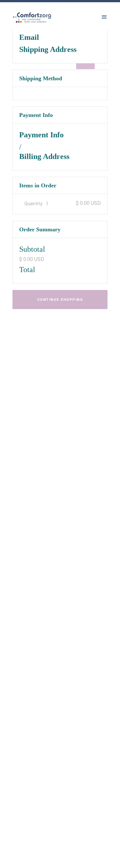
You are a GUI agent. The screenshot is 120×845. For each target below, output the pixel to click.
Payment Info (41, 135)
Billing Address (44, 156)
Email (29, 37)
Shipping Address (47, 49)
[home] (41, 25)
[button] (104, 17)
